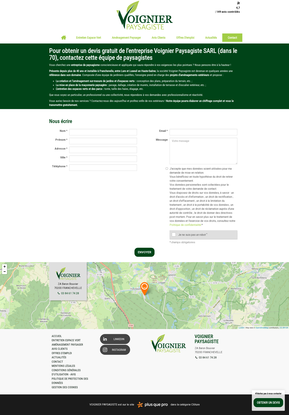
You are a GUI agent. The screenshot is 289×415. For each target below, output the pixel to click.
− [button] (5, 271)
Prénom (61, 139)
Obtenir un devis (268, 402)
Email (163, 130)
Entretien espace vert (88, 37)
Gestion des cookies (65, 387)
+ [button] (5, 266)
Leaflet (241, 327)
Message (162, 139)
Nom (63, 130)
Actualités (211, 37)
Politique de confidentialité (185, 224)
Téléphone (59, 166)
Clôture (195, 404)
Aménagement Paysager (126, 37)
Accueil (64, 37)
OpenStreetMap (262, 327)
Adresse (61, 148)
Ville (63, 157)
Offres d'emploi (185, 37)
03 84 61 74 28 (70, 293)
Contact (232, 37)
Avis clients (158, 37)
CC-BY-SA (284, 327)
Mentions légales (63, 365)
